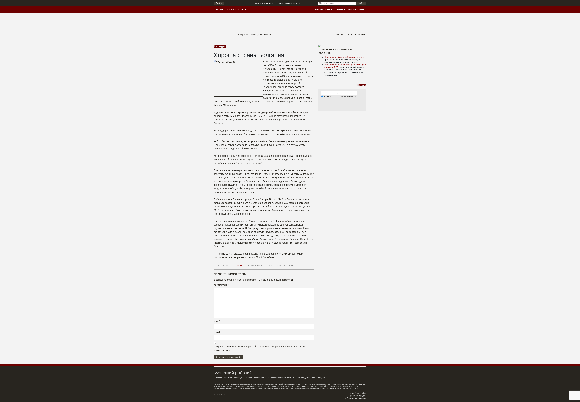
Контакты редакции (233, 377)
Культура (239, 265)
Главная (219, 9)
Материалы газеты (235, 9)
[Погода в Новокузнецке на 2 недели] (348, 96)
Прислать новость (356, 9)
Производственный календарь (311, 377)
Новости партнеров (254, 377)
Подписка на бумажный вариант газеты (344, 57)
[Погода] (326, 96)
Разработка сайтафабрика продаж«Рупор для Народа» (355, 395)
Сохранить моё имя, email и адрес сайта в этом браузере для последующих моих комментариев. (259, 348)
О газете (339, 9)
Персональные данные (282, 377)
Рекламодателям (322, 9)
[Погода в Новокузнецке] (339, 93)
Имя (217, 321)
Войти (219, 3)
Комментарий (222, 285)
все (267, 377)
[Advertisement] (342, 130)
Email (217, 332)
